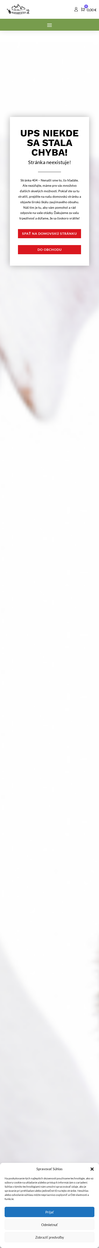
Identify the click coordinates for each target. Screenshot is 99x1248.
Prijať (49, 1212)
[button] (92, 1169)
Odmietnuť (49, 1225)
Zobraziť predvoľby (49, 1237)
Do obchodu (50, 249)
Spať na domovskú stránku (49, 233)
